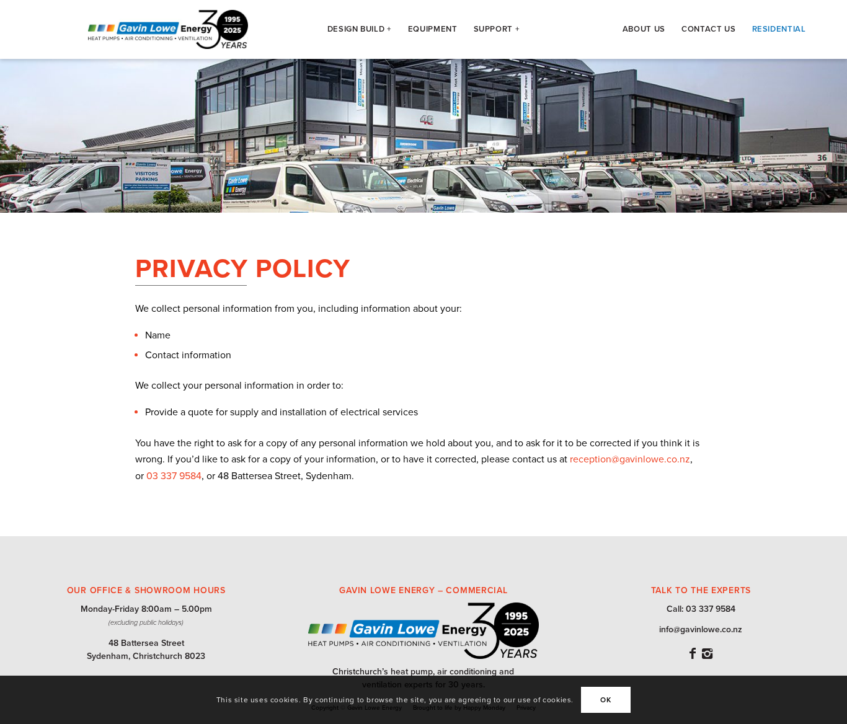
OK (605, 699)
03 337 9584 (174, 476)
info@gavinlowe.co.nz (700, 629)
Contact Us (708, 29)
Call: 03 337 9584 (701, 609)
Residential (779, 29)
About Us (644, 29)
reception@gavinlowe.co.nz (630, 459)
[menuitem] (359, 29)
